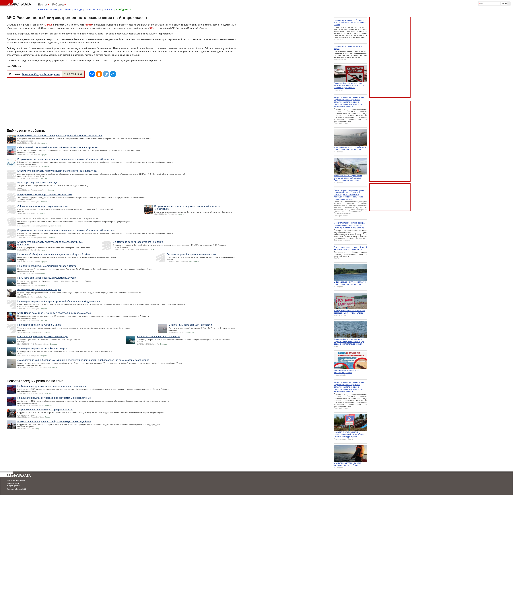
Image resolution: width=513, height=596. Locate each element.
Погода (78, 9)
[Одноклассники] (99, 74)
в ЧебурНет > (123, 9)
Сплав (48, 25)
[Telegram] (106, 74)
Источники (65, 9)
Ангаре (88, 25)
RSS (24, 489)
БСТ (151, 28)
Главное (43, 9)
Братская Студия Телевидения (41, 74)
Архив (53, 9)
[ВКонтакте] (92, 74)
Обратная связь (13, 484)
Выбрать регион (13, 486)
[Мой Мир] (113, 74)
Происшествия (93, 9)
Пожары (108, 9)
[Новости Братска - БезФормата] (16, 3)
